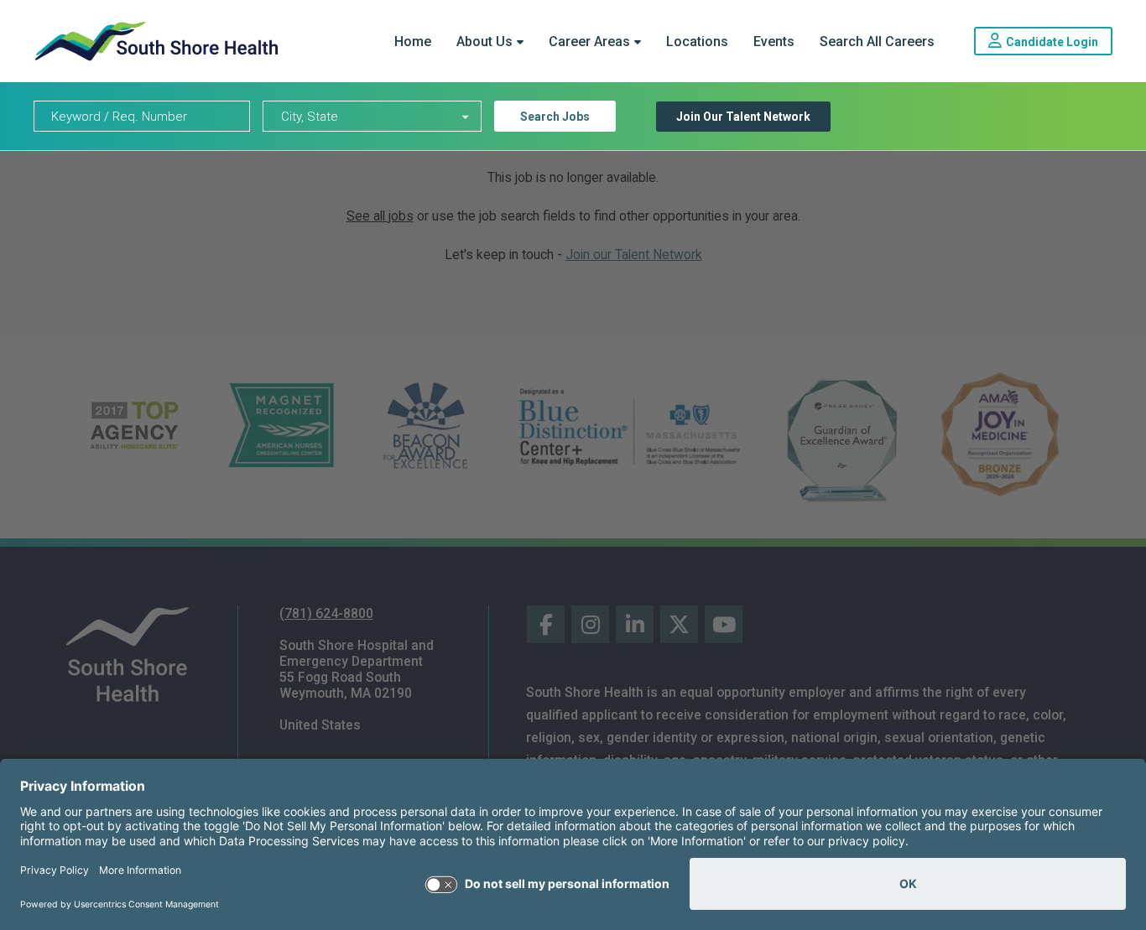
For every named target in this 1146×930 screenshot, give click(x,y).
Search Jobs (555, 116)
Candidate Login (1059, 41)
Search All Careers (877, 41)
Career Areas (589, 41)
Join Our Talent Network (743, 116)
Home (412, 41)
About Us (484, 41)
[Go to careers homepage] (156, 41)
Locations (697, 41)
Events (773, 41)
